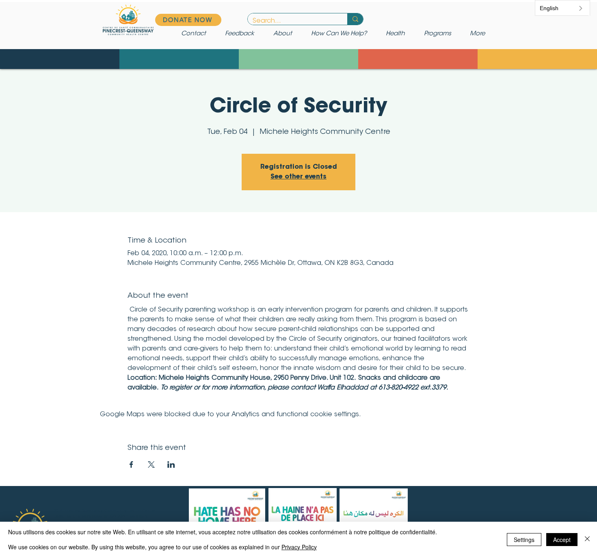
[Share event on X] (151, 464)
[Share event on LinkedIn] (171, 464)
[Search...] (355, 19)
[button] (342, 34)
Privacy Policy (299, 547)
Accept (562, 539)
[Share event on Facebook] (131, 464)
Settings (524, 539)
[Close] (587, 539)
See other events (298, 177)
